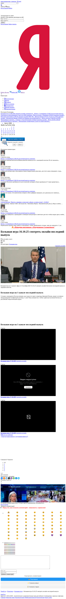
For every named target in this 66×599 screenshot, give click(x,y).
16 (14, 130)
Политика (10, 591)
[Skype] (19, 478)
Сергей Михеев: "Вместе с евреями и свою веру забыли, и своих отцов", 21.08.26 (25, 202)
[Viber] (11, 478)
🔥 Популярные (33, 579)
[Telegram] (7, 478)
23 (14, 132)
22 (12, 132)
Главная (3, 597)
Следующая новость (21, 436)
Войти (10, 8)
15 (12, 130)
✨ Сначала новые (33, 583)
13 (8, 130)
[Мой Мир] (16, 478)
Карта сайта (48, 597)
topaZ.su (3, 594)
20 (8, 132)
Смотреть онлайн (60, 246)
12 (5, 130)
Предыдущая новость (8, 436)
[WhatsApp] (14, 478)
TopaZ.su (3, 591)
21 (10, 132)
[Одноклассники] (4, 478)
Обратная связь (10, 597)
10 (1, 130)
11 (3, 130)
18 (3, 132)
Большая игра (13, 244)
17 (1, 132)
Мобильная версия (30, 597)
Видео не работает (7, 435)
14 (10, 130)
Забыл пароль (12, 24)
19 (5, 132)
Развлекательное (20, 597)
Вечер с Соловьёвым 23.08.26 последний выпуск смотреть (18, 158)
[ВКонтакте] (2, 478)
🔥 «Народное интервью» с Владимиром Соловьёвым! (33, 227)
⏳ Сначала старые (33, 587)
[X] (9, 478)
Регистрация (4, 8)
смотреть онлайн (13, 361)
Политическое (40, 597)
